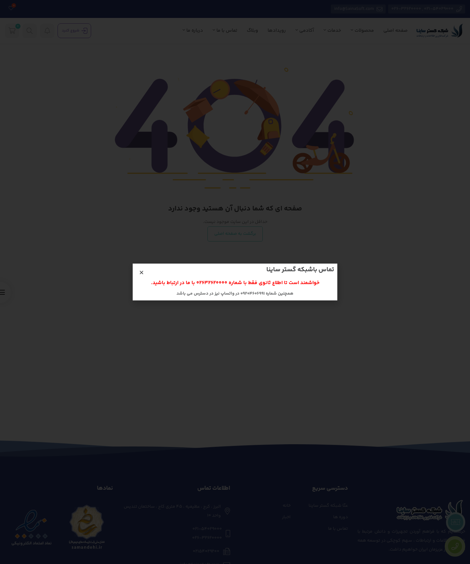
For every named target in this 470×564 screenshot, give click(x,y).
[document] (235, 282)
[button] (141, 272)
